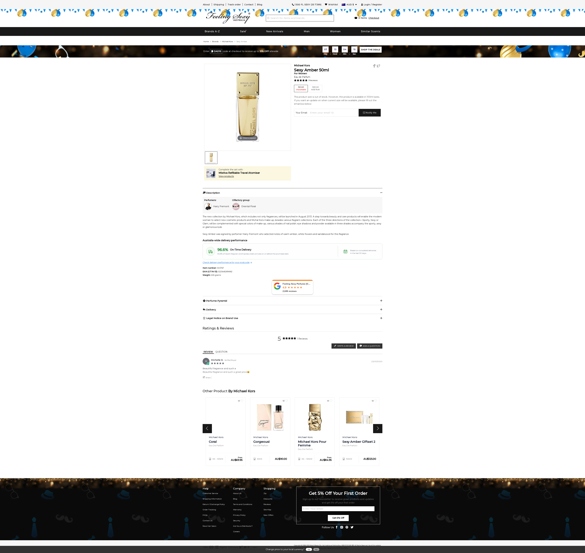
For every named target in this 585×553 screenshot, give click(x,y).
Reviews (267, 504)
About (206, 4)
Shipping (219, 4)
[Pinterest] (346, 527)
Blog (259, 4)
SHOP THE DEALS (370, 49)
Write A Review (345, 346)
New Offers (268, 515)
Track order (234, 4)
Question (221, 351)
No (316, 549)
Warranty (237, 509)
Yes (309, 549)
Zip (265, 493)
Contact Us (207, 520)
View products (226, 176)
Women (335, 31)
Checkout (374, 18)
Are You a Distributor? (243, 526)
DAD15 (217, 51)
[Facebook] (375, 66)
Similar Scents (370, 31)
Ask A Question (371, 346)
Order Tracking (209, 509)
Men (307, 31)
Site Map (267, 509)
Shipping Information (212, 499)
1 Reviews (312, 80)
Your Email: (301, 112)
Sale (243, 31)
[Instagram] (341, 527)
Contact (248, 4)
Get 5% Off (338, 517)
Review (208, 351)
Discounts (268, 499)
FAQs (205, 515)
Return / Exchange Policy (214, 504)
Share (208, 377)
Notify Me (370, 112)
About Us (237, 493)
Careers (236, 531)
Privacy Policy (239, 515)
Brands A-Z (212, 31)
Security (236, 520)
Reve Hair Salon (209, 526)
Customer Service (210, 493)
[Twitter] (379, 66)
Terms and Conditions (242, 504)
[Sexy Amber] (211, 157)
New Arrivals (274, 31)
